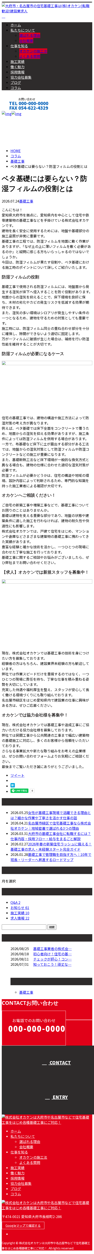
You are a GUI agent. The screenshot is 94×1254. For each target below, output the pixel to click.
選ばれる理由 (29, 35)
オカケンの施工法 (33, 51)
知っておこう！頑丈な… (52, 964)
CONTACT (17, 113)
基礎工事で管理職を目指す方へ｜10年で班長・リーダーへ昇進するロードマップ (50, 857)
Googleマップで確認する (23, 1225)
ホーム (15, 24)
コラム (15, 87)
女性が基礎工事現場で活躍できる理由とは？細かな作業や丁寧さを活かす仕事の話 (50, 815)
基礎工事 (17, 161)
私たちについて (22, 30)
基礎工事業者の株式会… (52, 948)
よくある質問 (29, 56)
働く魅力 (17, 66)
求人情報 (19, 918)
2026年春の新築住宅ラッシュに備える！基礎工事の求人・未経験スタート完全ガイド (51, 846)
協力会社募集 (20, 77)
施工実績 (17, 61)
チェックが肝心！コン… (52, 959)
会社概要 (26, 40)
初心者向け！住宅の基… (52, 953)
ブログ (15, 82)
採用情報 (17, 72)
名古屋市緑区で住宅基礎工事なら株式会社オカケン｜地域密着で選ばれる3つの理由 (50, 825)
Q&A (15, 902)
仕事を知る (19, 45)
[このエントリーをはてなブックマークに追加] (12, 786)
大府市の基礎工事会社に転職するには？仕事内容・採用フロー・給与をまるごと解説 (50, 836)
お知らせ (19, 907)
